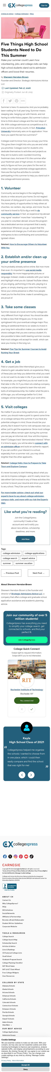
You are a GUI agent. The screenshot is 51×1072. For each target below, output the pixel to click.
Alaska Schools (8, 989)
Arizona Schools (8, 992)
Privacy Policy (16, 871)
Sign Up (44, 5)
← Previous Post (11, 573)
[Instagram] (15, 857)
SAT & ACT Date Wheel (11, 969)
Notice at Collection (27, 871)
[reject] (21, 709)
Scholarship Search (9, 943)
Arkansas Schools (9, 996)
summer (7, 563)
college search (10, 558)
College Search (8, 936)
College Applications (10, 1032)
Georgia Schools (8, 1016)
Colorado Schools (9, 1002)
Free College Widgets (10, 973)
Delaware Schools (9, 1009)
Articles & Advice (7, 14)
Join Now (25, 539)
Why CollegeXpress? (10, 903)
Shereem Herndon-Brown (16, 77)
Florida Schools (8, 1012)
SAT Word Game (8, 966)
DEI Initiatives (7, 910)
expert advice (28, 558)
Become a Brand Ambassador (13, 920)
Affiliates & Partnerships (11, 917)
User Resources (8, 976)
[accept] (31, 709)
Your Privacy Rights (41, 871)
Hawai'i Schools (8, 1019)
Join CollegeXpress (26, 640)
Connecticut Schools (10, 1006)
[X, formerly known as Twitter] (10, 857)
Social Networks (8, 913)
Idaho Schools (7, 1022)
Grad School (7, 956)
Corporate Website (9, 926)
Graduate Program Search (12, 959)
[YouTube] (26, 857)
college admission (11, 553)
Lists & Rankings (8, 950)
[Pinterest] (20, 857)
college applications (34, 553)
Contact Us (6, 900)
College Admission (22, 14)
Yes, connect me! (27, 700)
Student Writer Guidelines (12, 923)
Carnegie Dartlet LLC (20, 869)
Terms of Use (6, 871)
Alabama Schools (8, 986)
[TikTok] (31, 857)
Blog (32, 14)
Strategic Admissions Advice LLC (26, 594)
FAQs (4, 907)
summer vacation (24, 563)
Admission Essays (9, 1035)
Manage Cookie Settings (23, 873)
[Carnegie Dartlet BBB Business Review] (9, 890)
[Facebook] (4, 857)
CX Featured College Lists (12, 953)
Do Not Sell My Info (8, 873)
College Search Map (9, 940)
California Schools (9, 999)
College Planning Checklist (12, 963)
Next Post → (39, 573)
